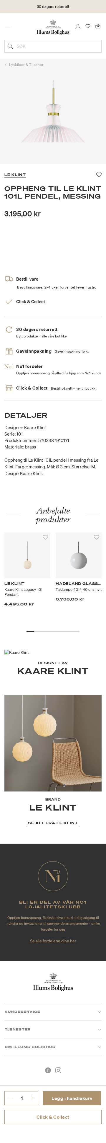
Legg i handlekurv (72, 1098)
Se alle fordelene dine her (53, 941)
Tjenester (18, 1029)
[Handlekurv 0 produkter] (97, 25)
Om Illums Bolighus (30, 1047)
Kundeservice (22, 1011)
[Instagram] (58, 1070)
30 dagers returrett (53, 6)
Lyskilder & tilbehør (26, 64)
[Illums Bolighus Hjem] (53, 27)
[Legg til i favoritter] (45, 537)
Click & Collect (53, 1117)
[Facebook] (48, 1070)
